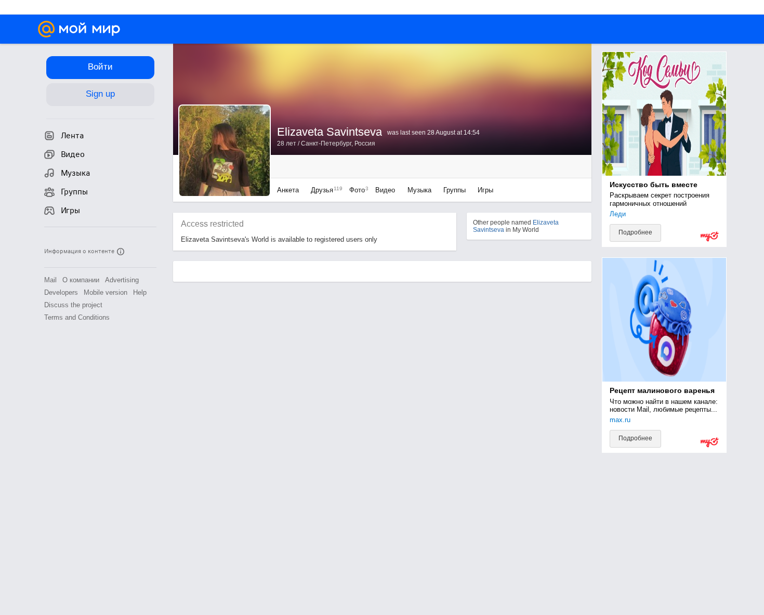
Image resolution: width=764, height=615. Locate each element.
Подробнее (635, 232)
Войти (100, 67)
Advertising (122, 280)
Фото (356, 190)
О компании (80, 280)
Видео (386, 190)
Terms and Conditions (77, 317)
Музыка (419, 190)
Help (140, 292)
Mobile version (105, 292)
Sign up (100, 94)
